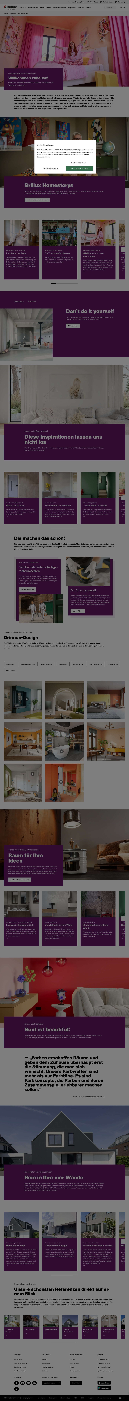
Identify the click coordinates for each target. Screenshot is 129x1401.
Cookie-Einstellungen (78, 163)
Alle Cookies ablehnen (51, 168)
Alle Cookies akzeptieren (79, 168)
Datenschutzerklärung (43, 157)
